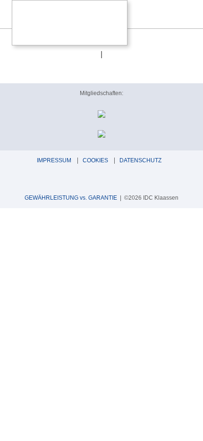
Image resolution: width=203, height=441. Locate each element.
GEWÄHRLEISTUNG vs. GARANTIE (71, 197)
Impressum (54, 160)
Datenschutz (140, 160)
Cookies (95, 160)
